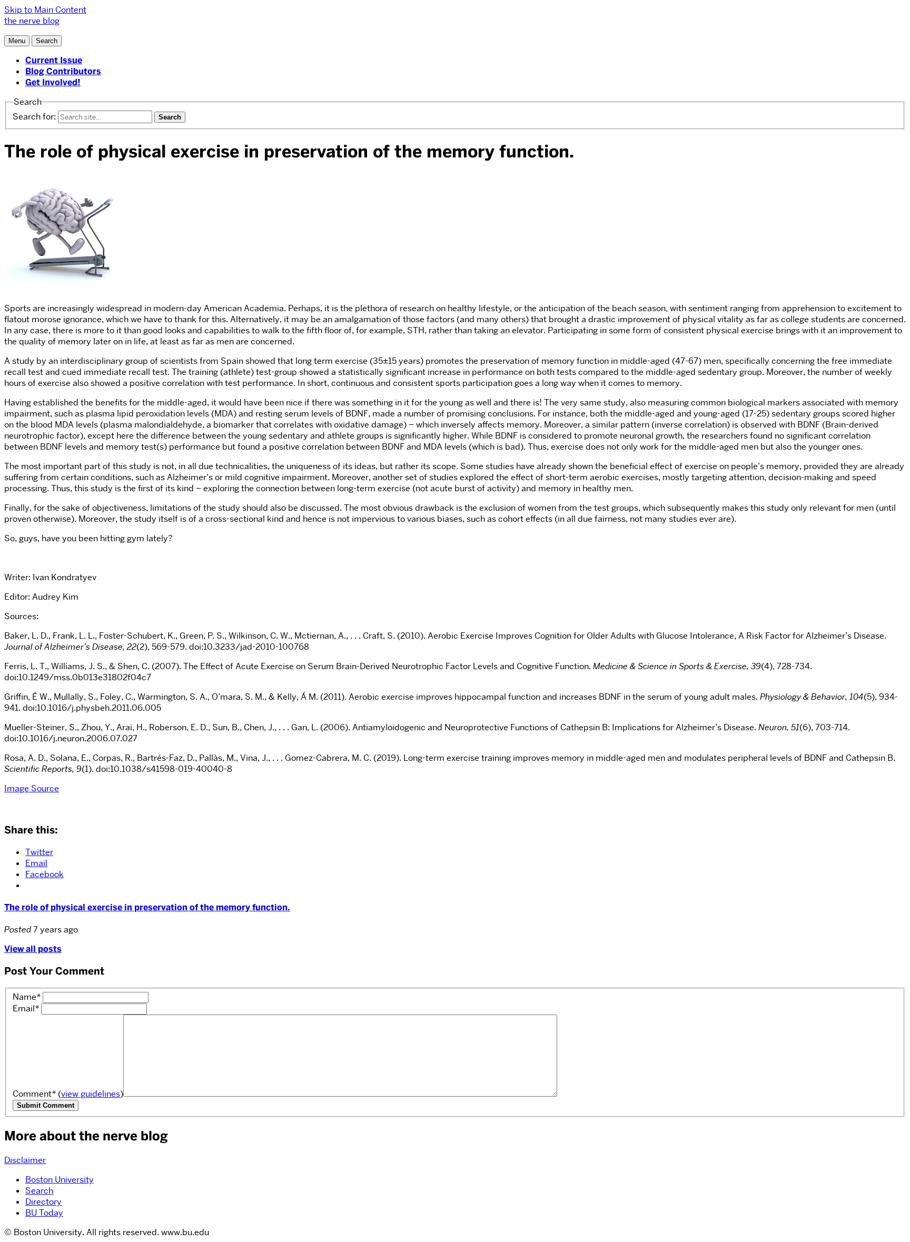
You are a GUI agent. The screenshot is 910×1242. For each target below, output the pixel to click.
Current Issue (53, 60)
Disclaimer (25, 1160)
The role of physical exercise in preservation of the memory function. (147, 907)
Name (27, 996)
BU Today (44, 1212)
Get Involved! (53, 82)
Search (39, 1190)
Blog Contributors (63, 71)
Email (26, 1008)
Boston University (59, 1179)
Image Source (31, 788)
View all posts (33, 949)
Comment (68, 1093)
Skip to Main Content (45, 9)
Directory (43, 1201)
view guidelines (90, 1093)
